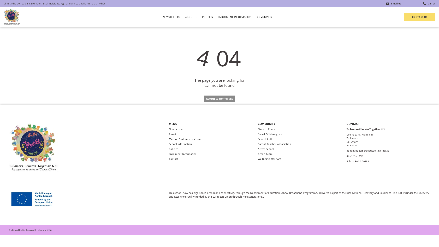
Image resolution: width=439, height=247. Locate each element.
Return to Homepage (219, 99)
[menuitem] (171, 17)
